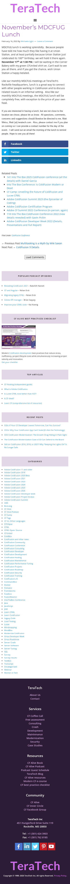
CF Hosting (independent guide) (18, 384)
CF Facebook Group (35, 809)
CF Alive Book (35, 762)
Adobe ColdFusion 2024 (14, 484)
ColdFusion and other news (16, 539)
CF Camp (8, 515)
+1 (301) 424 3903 (38, 833)
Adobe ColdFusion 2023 (14, 481)
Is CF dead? (9, 398)
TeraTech (35, 8)
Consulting (35, 723)
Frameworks (9, 591)
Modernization (35, 738)
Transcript (8, 663)
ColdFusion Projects (13, 566)
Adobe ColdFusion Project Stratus (19, 497)
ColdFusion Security (13, 572)
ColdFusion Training (13, 575)
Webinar (8, 669)
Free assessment (35, 719)
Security (35, 741)
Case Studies (35, 745)
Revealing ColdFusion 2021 (16, 286)
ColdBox (8, 536)
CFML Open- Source (13, 530)
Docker (7, 585)
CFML (6, 527)
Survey (7, 654)
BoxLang (8, 506)
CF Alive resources (35, 777)
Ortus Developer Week (14, 636)
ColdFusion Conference (21, 235)
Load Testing (9, 621)
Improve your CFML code (15, 304)
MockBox (8, 630)
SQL (6, 651)
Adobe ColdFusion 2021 (14, 478)
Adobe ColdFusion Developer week (19, 493)
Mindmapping (10, 627)
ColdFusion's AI (11, 578)
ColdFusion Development (15, 554)
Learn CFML (9, 612)
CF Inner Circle (35, 805)
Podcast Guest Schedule (35, 770)
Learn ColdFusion (12, 615)
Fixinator (8, 588)
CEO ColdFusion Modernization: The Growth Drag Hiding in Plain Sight (35, 435)
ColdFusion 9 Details (27, 247)
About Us (35, 695)
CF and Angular (11, 290)
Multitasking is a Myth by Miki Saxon (41, 243)
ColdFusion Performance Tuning (18, 563)
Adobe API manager (13, 300)
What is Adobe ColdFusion (16, 389)
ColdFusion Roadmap (13, 569)
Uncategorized (10, 666)
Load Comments (35, 257)
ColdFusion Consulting (14, 548)
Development (35, 730)
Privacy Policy (60, 875)
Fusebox (8, 594)
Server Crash (10, 642)
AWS (6, 503)
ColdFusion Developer (14, 551)
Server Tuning (10, 648)
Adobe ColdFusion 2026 (14, 490)
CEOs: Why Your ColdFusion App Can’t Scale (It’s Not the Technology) (34, 430)
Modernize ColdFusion (14, 633)
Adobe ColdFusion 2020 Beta (17, 475)
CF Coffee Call (35, 716)
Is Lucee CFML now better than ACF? (20, 393)
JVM (6, 609)
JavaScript (8, 606)
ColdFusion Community (14, 542)
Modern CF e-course (35, 781)
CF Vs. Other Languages (14, 521)
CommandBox (10, 582)
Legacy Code (9, 618)
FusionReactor (10, 597)
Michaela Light (27, 41)
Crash (35, 727)
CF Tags (7, 518)
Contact (35, 698)
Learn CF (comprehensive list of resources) (23, 403)
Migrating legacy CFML (14, 295)
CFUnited (8, 533)
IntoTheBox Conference (14, 600)
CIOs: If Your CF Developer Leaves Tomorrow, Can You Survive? (32, 425)
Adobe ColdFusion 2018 (14, 472)
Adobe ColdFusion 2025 (14, 487)
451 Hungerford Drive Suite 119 (35, 823)
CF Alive (7, 509)
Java (6, 603)
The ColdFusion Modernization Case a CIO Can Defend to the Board (34, 439)
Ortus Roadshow (11, 639)
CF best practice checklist (35, 784)
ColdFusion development (20, 353)
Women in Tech (11, 672)
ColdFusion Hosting (13, 557)
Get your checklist (10, 362)
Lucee (6, 624)
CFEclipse (8, 524)
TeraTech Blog (35, 773)
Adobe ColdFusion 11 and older (18, 469)
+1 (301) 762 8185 (38, 837)
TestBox (7, 660)
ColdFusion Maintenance (15, 560)
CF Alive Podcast (11, 512)
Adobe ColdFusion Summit (16, 500)
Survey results (10, 657)
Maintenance (35, 734)
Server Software (11, 645)
